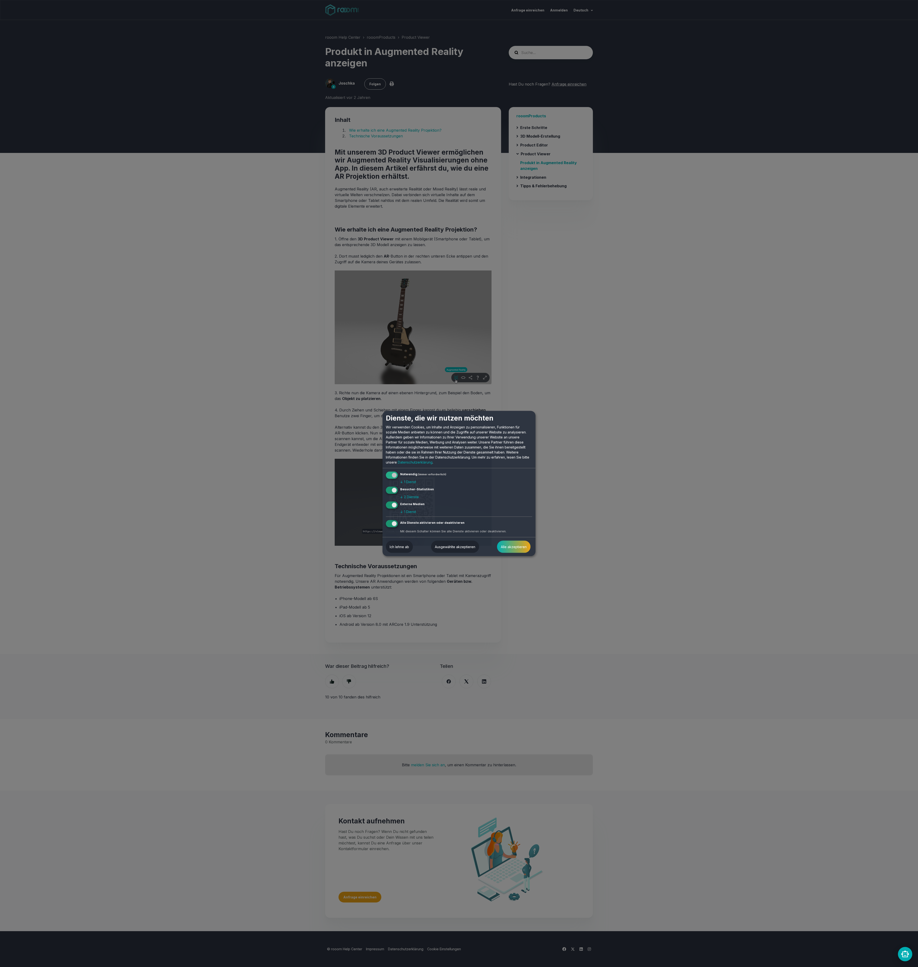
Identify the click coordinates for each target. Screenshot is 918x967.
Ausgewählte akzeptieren (455, 547)
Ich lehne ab (399, 547)
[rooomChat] (905, 954)
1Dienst (408, 482)
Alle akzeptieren (514, 547)
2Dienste (409, 497)
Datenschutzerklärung (415, 462)
